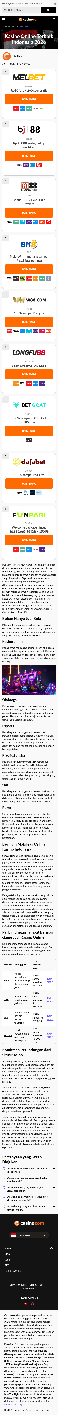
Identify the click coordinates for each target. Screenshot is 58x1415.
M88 (6, 980)
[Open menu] (3, 19)
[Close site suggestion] (55, 4)
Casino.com (9, 26)
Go (48, 9)
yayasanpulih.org (13, 1404)
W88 (7, 1259)
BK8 (7, 1265)
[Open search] (54, 19)
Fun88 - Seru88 (13, 1270)
